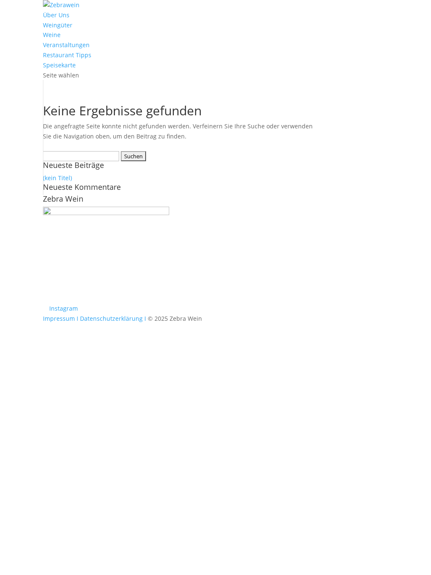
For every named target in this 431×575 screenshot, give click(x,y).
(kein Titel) (57, 178)
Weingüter (57, 25)
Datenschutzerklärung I (113, 318)
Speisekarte (59, 65)
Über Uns (56, 15)
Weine (52, 35)
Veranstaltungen (66, 45)
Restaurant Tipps (67, 55)
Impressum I (60, 318)
